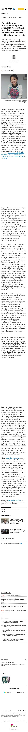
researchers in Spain (12, 458)
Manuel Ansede (14, 61)
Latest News (19, 17)
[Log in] (25, 9)
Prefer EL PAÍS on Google (8, 70)
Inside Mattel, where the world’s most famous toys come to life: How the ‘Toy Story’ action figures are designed (14, 630)
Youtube (10, 17)
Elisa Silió (12, 534)
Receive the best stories (7, 662)
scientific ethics (5, 21)
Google (14, 17)
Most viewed (4, 618)
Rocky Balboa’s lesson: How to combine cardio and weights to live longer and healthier (14, 635)
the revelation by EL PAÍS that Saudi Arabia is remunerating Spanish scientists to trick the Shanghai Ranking (13, 155)
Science (4, 14)
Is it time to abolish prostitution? (13, 595)
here (21, 543)
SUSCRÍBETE (20, 9)
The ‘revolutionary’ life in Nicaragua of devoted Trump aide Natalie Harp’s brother (13, 622)
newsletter (4, 659)
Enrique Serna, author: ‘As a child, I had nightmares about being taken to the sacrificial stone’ (13, 606)
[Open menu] (2, 9)
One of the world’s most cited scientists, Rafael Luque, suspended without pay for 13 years (17, 521)
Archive (3, 673)
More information (4, 540)
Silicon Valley (4, 17)
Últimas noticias (5, 592)
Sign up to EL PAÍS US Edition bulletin (11, 509)
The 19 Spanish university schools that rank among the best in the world (18, 531)
